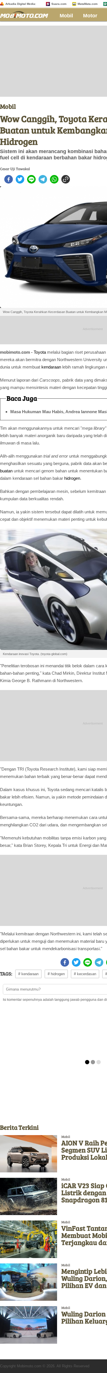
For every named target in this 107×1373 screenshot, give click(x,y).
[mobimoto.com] (26, 14)
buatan (6, 470)
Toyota (40, 352)
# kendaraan (28, 974)
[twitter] (20, 179)
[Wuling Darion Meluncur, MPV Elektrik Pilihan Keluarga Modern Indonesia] (28, 1324)
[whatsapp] (54, 179)
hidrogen (72, 478)
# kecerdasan (85, 974)
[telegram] (43, 179)
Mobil (66, 15)
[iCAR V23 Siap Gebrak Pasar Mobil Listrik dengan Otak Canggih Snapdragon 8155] (28, 1196)
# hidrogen (56, 974)
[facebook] (8, 179)
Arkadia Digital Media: (20, 3)
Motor (90, 15)
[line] (31, 179)
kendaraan (51, 367)
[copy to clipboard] (65, 179)
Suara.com (58, 3)
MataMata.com (88, 3)
